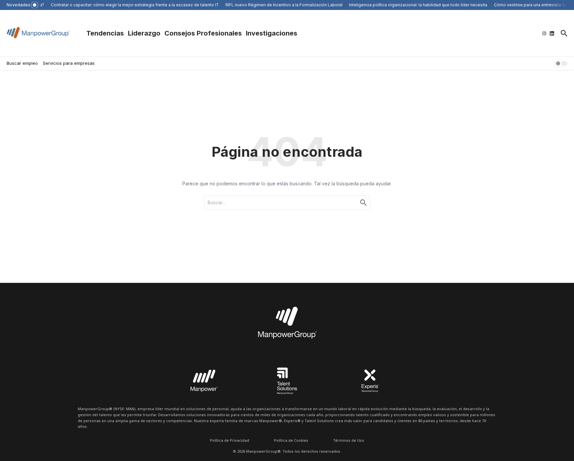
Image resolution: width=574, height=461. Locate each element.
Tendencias (105, 33)
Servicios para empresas (69, 63)
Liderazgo (144, 33)
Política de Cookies (291, 440)
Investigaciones (271, 33)
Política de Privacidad (229, 440)
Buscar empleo (22, 63)
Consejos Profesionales (203, 33)
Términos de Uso (348, 440)
